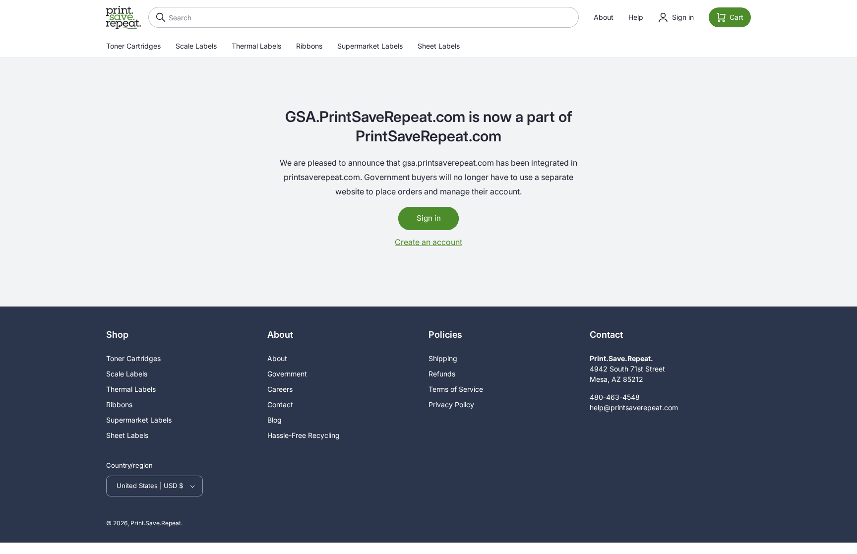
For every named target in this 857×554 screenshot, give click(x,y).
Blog (274, 420)
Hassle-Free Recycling (303, 435)
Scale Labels (196, 46)
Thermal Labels (256, 46)
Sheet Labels (439, 46)
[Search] (158, 17)
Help (635, 17)
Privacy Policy (451, 404)
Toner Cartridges (133, 46)
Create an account (428, 242)
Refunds (441, 373)
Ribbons (309, 46)
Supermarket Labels (370, 46)
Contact (280, 404)
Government (287, 373)
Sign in (429, 218)
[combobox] (363, 17)
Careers (280, 389)
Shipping (442, 358)
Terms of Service (455, 389)
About (603, 17)
